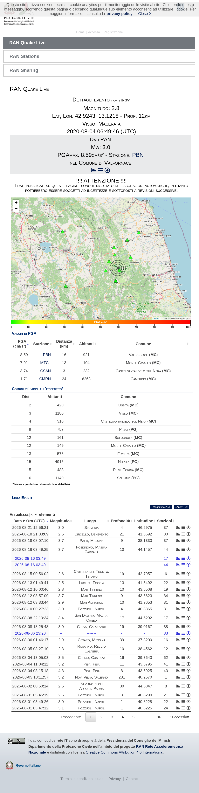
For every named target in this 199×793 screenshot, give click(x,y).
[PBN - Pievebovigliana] (115, 255)
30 (166, 534)
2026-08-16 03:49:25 (30, 549)
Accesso (94, 32)
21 (122, 534)
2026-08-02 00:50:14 (30, 686)
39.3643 (145, 657)
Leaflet (156, 318)
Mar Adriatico (91, 602)
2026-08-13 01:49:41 (30, 583)
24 (166, 708)
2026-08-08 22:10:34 (30, 618)
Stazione (41, 344)
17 (166, 558)
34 (166, 596)
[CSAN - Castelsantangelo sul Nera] (119, 270)
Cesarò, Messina (91, 640)
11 (122, 664)
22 (166, 583)
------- (91, 558)
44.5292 (145, 618)
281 (122, 677)
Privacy (114, 779)
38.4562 (145, 649)
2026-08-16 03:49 (30, 558)
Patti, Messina (91, 540)
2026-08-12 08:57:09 (30, 596)
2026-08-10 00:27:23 (30, 609)
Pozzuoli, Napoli (91, 609)
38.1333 (145, 540)
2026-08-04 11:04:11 (30, 664)
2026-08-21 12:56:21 (30, 527)
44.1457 (145, 549)
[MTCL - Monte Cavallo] (109, 261)
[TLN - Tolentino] (127, 240)
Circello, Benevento (91, 534)
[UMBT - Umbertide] (63, 231)
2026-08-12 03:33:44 (30, 602)
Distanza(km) (64, 343)
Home (80, 32)
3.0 (61, 527)
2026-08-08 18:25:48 (30, 626)
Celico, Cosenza (91, 657)
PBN (138, 155)
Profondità (120, 521)
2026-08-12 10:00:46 (30, 589)
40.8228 (145, 702)
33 (166, 633)
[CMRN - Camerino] (114, 247)
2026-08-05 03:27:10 (30, 649)
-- (61, 558)
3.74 (24, 371)
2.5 (61, 534)
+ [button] (16, 202)
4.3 (61, 671)
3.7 (61, 540)
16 (29, 478)
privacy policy (119, 13)
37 (166, 527)
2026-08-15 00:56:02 (30, 574)
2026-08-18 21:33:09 (30, 534)
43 (166, 671)
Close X (145, 13)
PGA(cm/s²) (19, 343)
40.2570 (145, 677)
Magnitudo (60, 521)
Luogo (90, 521)
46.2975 (145, 527)
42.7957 (145, 574)
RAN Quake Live (27, 42)
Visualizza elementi (32, 514)
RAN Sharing (24, 70)
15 (29, 461)
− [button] (16, 208)
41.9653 (145, 602)
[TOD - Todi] (66, 286)
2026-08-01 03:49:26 (30, 702)
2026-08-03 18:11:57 (30, 677)
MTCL (45, 363)
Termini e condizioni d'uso (82, 779)
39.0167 (145, 626)
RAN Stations (24, 56)
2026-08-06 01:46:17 (30, 640)
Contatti (132, 779)
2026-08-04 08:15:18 (30, 671)
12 (29, 437)
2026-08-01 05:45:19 (30, 695)
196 (158, 717)
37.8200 (145, 640)
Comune (143, 344)
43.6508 (145, 589)
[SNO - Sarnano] (131, 257)
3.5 (61, 657)
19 (122, 574)
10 (122, 549)
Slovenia (91, 527)
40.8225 (145, 708)
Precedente (71, 717)
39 (122, 640)
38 (166, 626)
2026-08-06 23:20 (30, 633)
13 (29, 454)
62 (166, 657)
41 (166, 664)
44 (166, 549)
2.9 (61, 602)
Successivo (179, 717)
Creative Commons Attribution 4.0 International (124, 752)
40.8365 (145, 609)
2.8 (61, 589)
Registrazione (113, 32)
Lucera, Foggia (91, 583)
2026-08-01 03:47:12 (30, 708)
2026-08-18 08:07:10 (30, 540)
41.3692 (145, 534)
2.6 (61, 574)
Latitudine (143, 521)
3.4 (61, 618)
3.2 (61, 664)
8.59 (24, 355)
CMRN (45, 379)
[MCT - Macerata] (139, 232)
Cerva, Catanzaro (91, 626)
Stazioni (164, 521)
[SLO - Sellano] (106, 270)
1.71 (24, 379)
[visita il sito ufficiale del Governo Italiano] (23, 768)
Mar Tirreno (91, 589)
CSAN (45, 371)
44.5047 (145, 686)
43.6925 (145, 671)
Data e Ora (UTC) (29, 521)
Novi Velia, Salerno (91, 677)
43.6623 (145, 596)
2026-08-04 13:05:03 (30, 657)
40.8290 (145, 695)
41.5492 (145, 583)
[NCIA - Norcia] (116, 281)
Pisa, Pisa (92, 664)
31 (166, 602)
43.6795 (145, 664)
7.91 (24, 363)
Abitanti (86, 344)
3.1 (61, 708)
